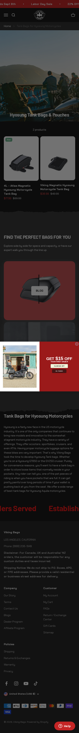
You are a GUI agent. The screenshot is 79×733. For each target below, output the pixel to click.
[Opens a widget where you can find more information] (64, 726)
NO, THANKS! (59, 371)
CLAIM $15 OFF (59, 366)
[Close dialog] (76, 344)
